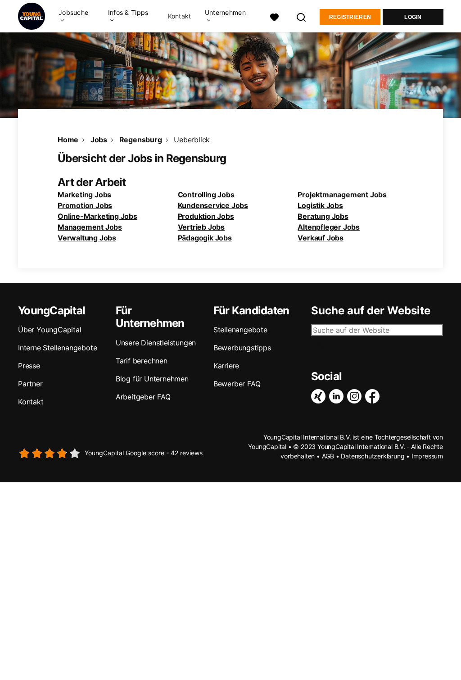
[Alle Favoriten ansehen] (275, 16)
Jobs (98, 139)
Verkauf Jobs (320, 237)
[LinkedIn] (338, 396)
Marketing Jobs (84, 194)
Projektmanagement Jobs (342, 194)
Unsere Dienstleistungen (156, 342)
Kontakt (179, 16)
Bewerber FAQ (237, 383)
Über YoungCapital (49, 329)
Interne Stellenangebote (57, 347)
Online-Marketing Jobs (97, 216)
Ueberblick (192, 139)
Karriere (226, 365)
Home (68, 139)
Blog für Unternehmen (152, 378)
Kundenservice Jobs (213, 205)
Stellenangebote (240, 329)
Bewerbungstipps (242, 347)
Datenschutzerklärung (372, 456)
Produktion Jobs (206, 216)
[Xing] (320, 396)
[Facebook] (374, 396)
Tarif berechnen (141, 360)
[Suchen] (301, 16)
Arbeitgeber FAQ (143, 396)
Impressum (427, 456)
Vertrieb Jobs (201, 226)
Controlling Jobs (206, 194)
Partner (30, 383)
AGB (328, 456)
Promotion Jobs (85, 205)
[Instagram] (356, 396)
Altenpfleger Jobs (329, 226)
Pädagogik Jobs (205, 237)
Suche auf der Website (370, 310)
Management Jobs (90, 226)
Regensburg (140, 139)
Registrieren (350, 17)
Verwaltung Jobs (87, 237)
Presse (29, 365)
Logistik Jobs (320, 205)
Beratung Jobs (323, 216)
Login (413, 17)
